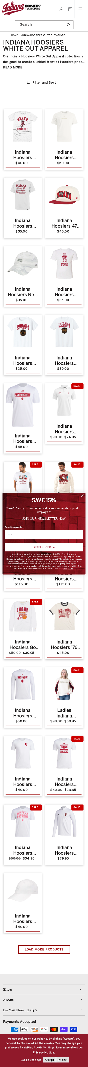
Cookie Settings (31, 1060)
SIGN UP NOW (44, 547)
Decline (62, 1059)
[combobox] (44, 25)
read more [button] (12, 67)
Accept (49, 1059)
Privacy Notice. (44, 1052)
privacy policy (68, 568)
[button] (70, 9)
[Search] (68, 26)
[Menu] (80, 9)
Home (14, 35)
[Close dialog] (82, 496)
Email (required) (13, 527)
